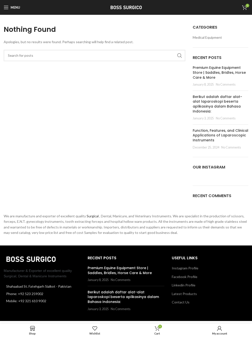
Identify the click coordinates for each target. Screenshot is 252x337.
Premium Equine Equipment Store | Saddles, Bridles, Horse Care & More (219, 72)
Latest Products (184, 294)
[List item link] (42, 294)
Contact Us (180, 302)
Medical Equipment (207, 37)
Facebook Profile (184, 277)
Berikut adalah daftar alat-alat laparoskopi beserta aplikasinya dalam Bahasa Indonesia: (217, 104)
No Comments (226, 84)
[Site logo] (126, 7)
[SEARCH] (179, 55)
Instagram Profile (185, 268)
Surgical (93, 216)
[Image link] (31, 259)
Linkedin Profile (183, 285)
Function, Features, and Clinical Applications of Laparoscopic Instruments (220, 135)
